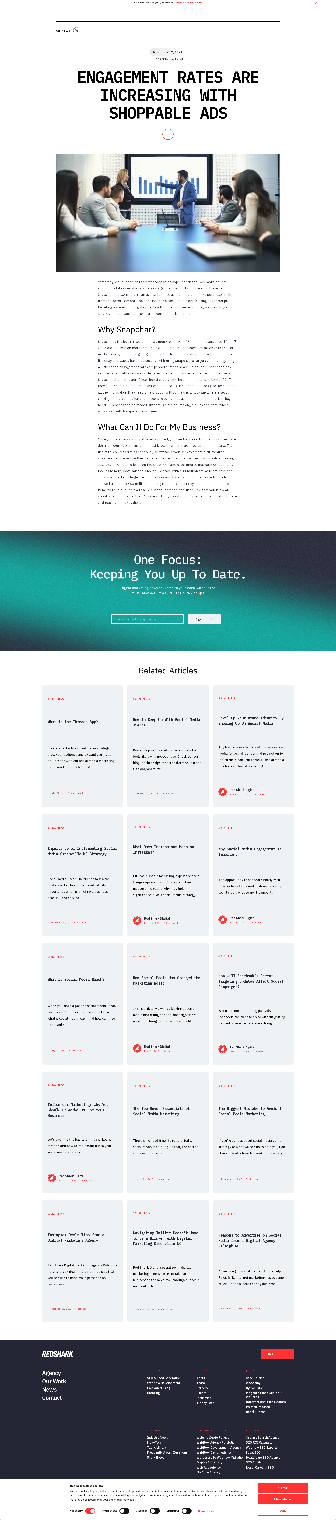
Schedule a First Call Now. (190, 2)
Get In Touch (277, 1354)
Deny (283, 1510)
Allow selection (283, 1499)
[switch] (124, 1511)
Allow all (283, 1487)
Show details (206, 1511)
